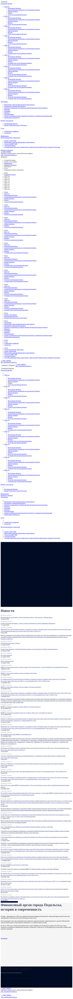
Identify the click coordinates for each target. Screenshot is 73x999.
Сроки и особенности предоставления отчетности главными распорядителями (28, 116)
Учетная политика (9, 145)
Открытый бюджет (6, 3)
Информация (5, 136)
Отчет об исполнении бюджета (17, 14)
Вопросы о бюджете (7, 150)
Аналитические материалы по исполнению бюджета (24, 10)
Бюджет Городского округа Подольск (15, 125)
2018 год (7, 6)
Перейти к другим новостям (9, 902)
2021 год (7, 35)
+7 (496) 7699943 (6, 152)
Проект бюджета (13, 11)
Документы (4, 101)
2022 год (7, 45)
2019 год (7, 16)
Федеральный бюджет (11, 123)
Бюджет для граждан (7, 120)
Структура (7, 133)
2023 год (7, 55)
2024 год (7, 66)
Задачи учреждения (10, 140)
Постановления (9, 114)
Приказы (7, 109)
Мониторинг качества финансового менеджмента (19, 104)
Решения (7, 113)
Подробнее (4, 938)
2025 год (7, 77)
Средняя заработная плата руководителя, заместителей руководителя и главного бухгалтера (32, 147)
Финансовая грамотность (12, 117)
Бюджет (10, 23)
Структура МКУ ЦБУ (10, 144)
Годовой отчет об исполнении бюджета (20, 53)
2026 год (7, 89)
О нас (2, 128)
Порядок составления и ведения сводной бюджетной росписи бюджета (26, 108)
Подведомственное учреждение (10, 137)
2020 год (7, 26)
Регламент (7, 111)
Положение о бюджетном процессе (15, 106)
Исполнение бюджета (14, 8)
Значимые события (6, 615)
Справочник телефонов (11, 131)
